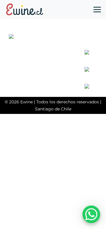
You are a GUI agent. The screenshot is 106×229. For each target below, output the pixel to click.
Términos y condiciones (36, 64)
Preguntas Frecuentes (36, 50)
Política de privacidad (34, 57)
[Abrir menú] (97, 9)
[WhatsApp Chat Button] (91, 214)
